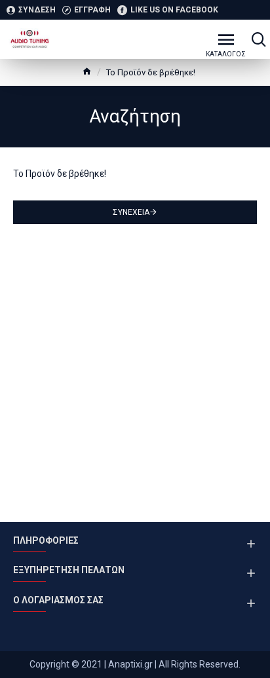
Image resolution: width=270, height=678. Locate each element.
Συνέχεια (131, 212)
